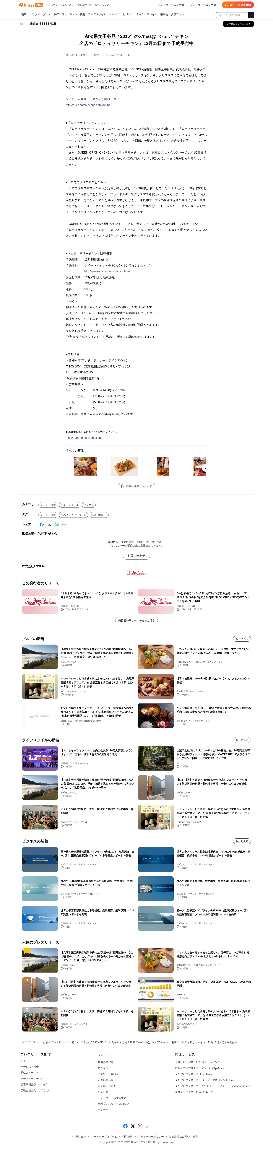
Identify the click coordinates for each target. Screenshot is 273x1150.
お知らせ (103, 1091)
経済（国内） (99, 514)
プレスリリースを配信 (171, 4)
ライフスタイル (97, 14)
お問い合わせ (136, 555)
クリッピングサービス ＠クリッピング (197, 1062)
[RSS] (147, 1126)
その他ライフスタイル (74, 514)
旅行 (56, 14)
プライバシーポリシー (151, 1136)
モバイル (152, 14)
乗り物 (164, 14)
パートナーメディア (32, 1078)
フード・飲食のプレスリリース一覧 (53, 1042)
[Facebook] (42, 524)
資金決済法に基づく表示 (183, 1136)
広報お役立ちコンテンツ (35, 1090)
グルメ (47, 14)
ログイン (103, 1068)
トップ (23, 1042)
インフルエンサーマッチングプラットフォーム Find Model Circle (213, 1085)
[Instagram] (140, 1126)
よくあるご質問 (107, 1085)
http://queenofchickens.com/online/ (88, 105)
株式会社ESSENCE (77, 54)
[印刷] (64, 524)
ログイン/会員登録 (240, 4)
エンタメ (35, 14)
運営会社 (80, 1136)
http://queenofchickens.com (84, 437)
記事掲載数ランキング (34, 1084)
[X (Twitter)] (49, 524)
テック (140, 14)
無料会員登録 (105, 1062)
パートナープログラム (104, 1136)
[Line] (56, 524)
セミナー (103, 1109)
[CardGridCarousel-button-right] (205, 468)
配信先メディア (30, 1072)
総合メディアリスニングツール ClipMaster (200, 1068)
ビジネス (128, 14)
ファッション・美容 (73, 14)
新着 (24, 14)
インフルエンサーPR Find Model (194, 1074)
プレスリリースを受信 (203, 4)
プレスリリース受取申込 (112, 1097)
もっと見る (241, 638)
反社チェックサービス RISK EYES (195, 1091)
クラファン (177, 14)
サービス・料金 (30, 1066)
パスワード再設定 (108, 1074)
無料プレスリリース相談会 (113, 1103)
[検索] (251, 15)
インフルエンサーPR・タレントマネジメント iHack (205, 1080)
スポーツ (114, 14)
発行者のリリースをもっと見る (136, 620)
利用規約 (127, 1136)
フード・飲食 (48, 504)
